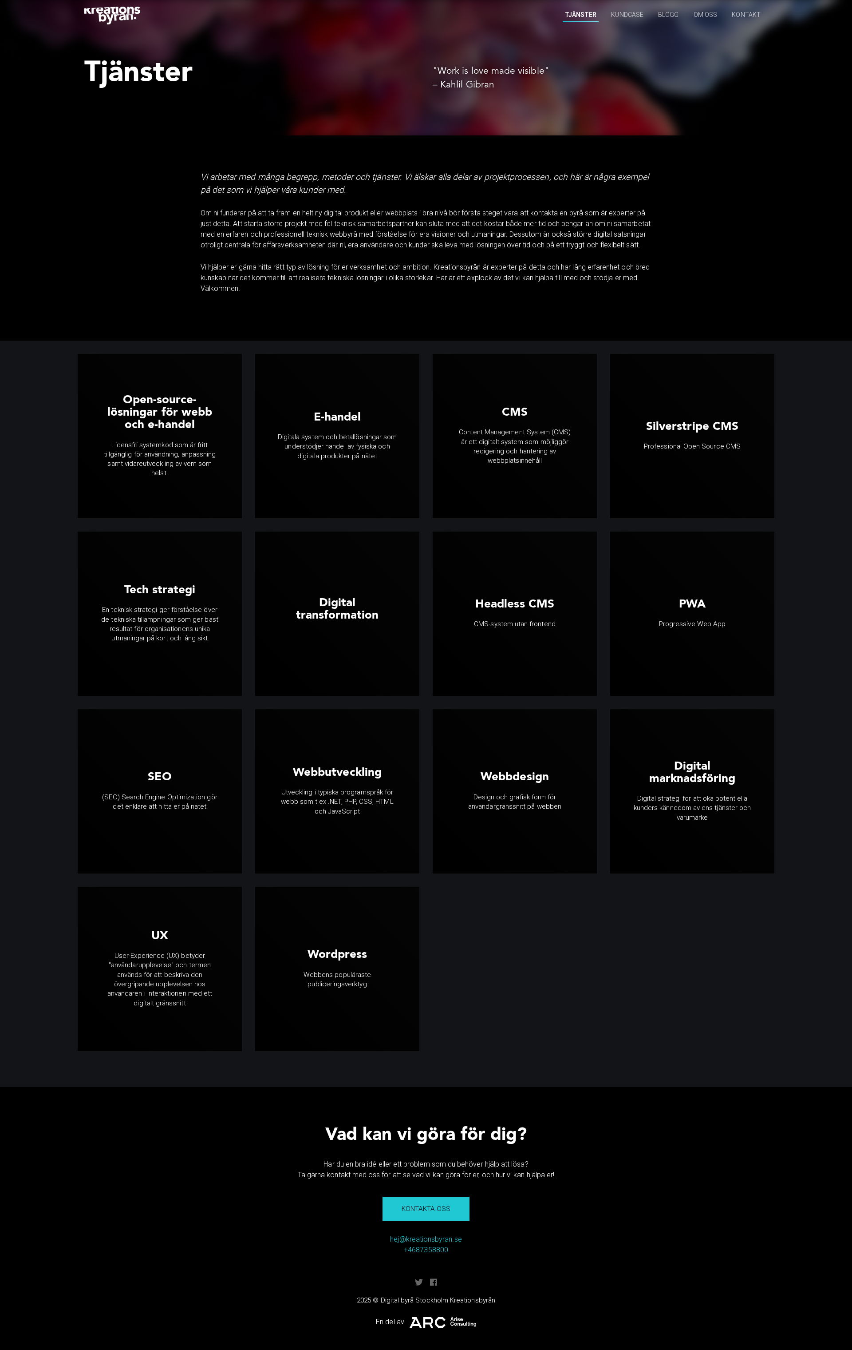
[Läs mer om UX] (160, 969)
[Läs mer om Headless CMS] (515, 614)
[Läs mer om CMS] (515, 436)
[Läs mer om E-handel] (337, 436)
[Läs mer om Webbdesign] (515, 791)
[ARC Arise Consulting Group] (443, 1322)
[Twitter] (419, 1282)
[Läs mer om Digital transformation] (337, 614)
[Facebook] (433, 1282)
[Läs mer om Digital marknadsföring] (692, 791)
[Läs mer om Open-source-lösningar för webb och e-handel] (160, 436)
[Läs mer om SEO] (160, 791)
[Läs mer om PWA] (692, 614)
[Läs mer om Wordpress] (337, 969)
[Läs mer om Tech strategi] (160, 614)
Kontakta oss (426, 1209)
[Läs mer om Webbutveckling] (337, 791)
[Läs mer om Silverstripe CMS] (692, 436)
